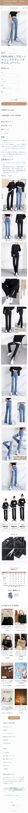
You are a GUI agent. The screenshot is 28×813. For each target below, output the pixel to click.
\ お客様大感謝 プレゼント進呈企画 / (11, 115)
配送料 (2, 53)
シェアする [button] (5, 133)
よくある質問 (6, 752)
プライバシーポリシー (8, 733)
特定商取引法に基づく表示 (9, 736)
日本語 (13, 805)
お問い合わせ (6, 765)
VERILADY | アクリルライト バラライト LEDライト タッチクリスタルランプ (21, 708)
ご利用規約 (5, 769)
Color (2, 79)
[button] (1, 8)
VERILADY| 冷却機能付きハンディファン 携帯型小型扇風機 (21, 682)
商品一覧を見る (14, 718)
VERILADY (15, 810)
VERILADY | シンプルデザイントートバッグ (20, 627)
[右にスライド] (17, 50)
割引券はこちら (5, 68)
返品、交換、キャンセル (8, 755)
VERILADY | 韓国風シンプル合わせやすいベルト (7, 627)
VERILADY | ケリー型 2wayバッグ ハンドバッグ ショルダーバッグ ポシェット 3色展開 (7, 653)
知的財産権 (5, 740)
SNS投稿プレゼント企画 (7, 110)
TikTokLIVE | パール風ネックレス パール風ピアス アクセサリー (7, 682)
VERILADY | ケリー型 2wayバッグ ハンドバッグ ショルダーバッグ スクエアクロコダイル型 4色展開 (21, 654)
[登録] (23, 795)
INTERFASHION (7, 743)
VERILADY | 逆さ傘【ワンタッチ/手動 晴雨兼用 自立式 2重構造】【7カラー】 (7, 708)
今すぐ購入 (14, 104)
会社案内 (5, 730)
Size (2, 72)
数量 (2, 91)
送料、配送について (7, 759)
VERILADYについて (7, 726)
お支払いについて (7, 762)
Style (2, 85)
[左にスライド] (10, 50)
